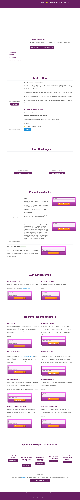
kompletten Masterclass (25, 288)
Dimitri (33, 359)
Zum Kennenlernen (12, 57)
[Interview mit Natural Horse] (53, 448)
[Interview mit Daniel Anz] (67, 448)
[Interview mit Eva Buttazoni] (12, 448)
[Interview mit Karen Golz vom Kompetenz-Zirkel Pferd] (26, 448)
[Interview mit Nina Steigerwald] (40, 448)
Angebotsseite (23, 477)
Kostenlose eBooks (12, 55)
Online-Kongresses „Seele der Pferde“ (26, 356)
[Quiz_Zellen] (14, 108)
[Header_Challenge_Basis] (57, 153)
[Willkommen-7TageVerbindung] (23, 153)
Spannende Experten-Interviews (15, 60)
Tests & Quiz (11, 54)
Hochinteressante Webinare (14, 59)
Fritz (8, 361)
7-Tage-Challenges (12, 52)
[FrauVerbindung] (14, 82)
